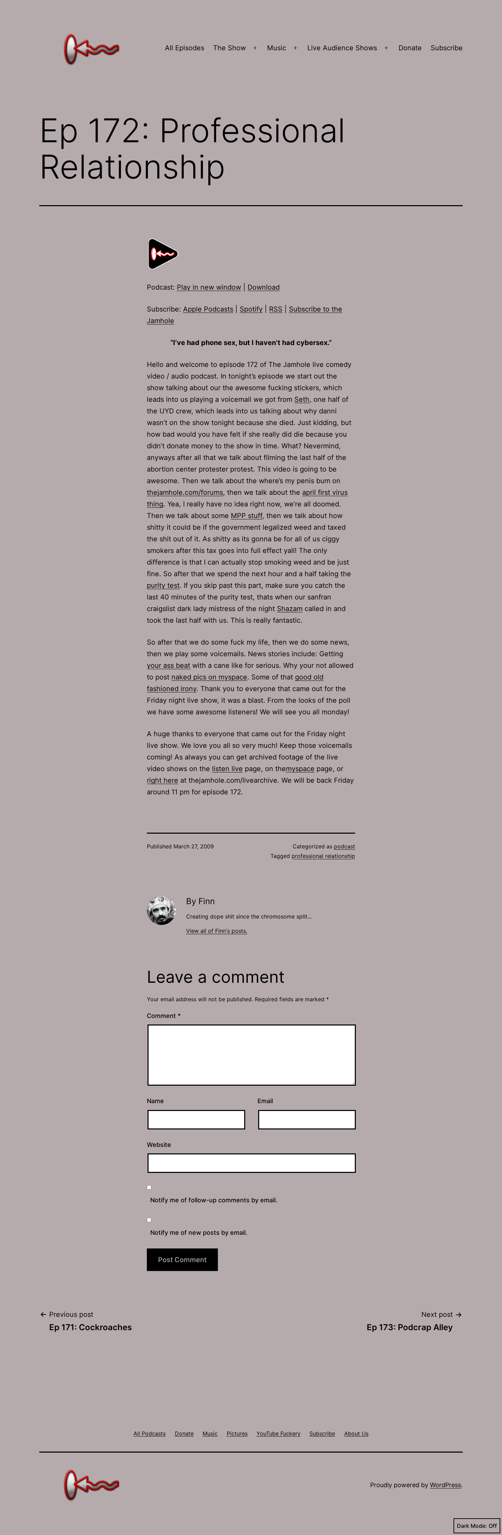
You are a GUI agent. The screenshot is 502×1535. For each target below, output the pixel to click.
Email (265, 1100)
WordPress (445, 1484)
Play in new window (209, 287)
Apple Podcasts (208, 309)
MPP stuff (246, 516)
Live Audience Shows (342, 48)
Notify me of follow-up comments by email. (213, 1200)
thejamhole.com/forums (185, 492)
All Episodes (184, 48)
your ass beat (168, 665)
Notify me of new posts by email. (198, 1232)
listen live (227, 769)
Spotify (251, 309)
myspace (300, 769)
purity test (163, 585)
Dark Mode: (472, 1525)
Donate (410, 48)
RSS (275, 309)
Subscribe (447, 48)
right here (162, 780)
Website (159, 1144)
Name (155, 1100)
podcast (344, 846)
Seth (301, 399)
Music (276, 48)
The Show (229, 48)
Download (264, 287)
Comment (164, 1015)
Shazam (290, 609)
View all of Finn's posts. (216, 930)
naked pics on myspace (209, 677)
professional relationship (323, 855)
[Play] (164, 254)
